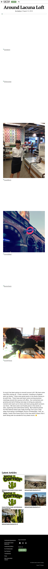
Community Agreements (10, 540)
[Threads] (26, 543)
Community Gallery (8, 546)
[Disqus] (24, 440)
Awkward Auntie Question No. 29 (32, 490)
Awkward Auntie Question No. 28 (10, 524)
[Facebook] (20, 543)
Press (5, 556)
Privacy (42, 565)
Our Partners (7, 551)
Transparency (7, 553)
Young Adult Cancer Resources (9, 543)
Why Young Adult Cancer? (8, 559)
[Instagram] (23, 543)
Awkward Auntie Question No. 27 (32, 507)
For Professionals (8, 548)
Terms (37, 565)
